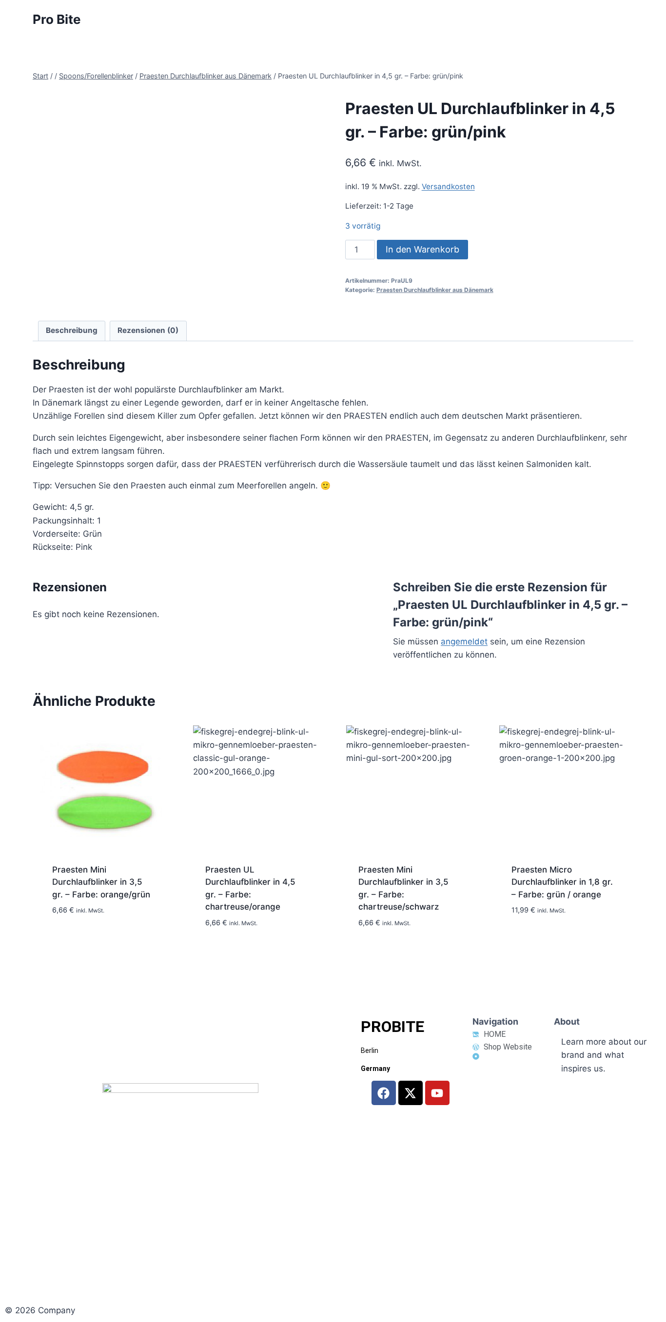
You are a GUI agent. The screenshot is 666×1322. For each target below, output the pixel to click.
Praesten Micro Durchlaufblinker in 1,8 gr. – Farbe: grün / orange (562, 882)
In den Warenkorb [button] (87, 948)
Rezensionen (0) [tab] (148, 330)
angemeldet (464, 641)
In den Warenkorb (422, 249)
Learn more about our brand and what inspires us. (603, 1055)
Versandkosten (448, 186)
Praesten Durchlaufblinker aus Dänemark (434, 289)
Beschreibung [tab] (72, 330)
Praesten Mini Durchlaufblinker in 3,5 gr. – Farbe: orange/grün (101, 882)
